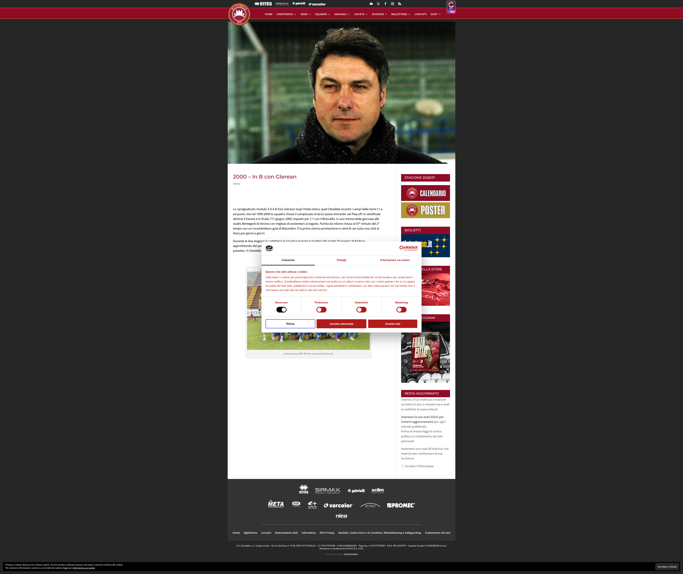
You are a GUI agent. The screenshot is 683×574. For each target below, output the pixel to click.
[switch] (321, 309)
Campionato (284, 14)
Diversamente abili (286, 533)
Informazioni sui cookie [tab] (394, 260)
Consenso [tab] (288, 260)
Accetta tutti (392, 323)
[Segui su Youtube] (371, 4)
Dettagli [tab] (341, 260)
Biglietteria (399, 14)
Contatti (421, 14)
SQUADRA (321, 14)
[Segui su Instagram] (392, 4)
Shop (434, 14)
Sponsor (378, 14)
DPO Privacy (327, 533)
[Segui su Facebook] (385, 4)
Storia (236, 183)
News (304, 14)
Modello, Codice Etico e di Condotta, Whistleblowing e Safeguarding (379, 533)
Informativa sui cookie (83, 567)
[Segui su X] (378, 4)
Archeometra (351, 554)
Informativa (309, 533)
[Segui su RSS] (400, 4)
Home (268, 14)
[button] (341, 91)
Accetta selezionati (341, 323)
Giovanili (340, 14)
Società (359, 14)
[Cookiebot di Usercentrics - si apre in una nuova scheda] (402, 248)
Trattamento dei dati (437, 533)
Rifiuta (290, 323)
